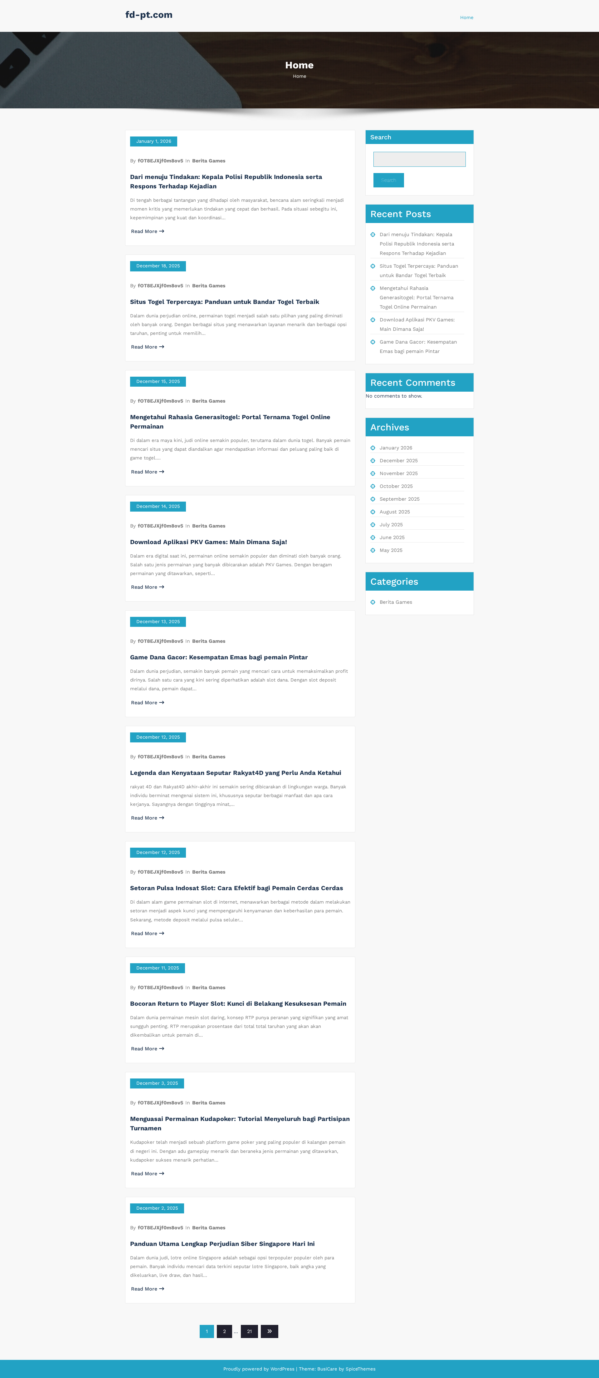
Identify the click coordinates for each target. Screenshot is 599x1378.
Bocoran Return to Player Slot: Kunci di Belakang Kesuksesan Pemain (238, 1003)
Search (380, 137)
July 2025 (391, 525)
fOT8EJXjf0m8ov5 (160, 161)
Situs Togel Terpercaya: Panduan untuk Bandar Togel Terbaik (224, 301)
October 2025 (396, 486)
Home (467, 17)
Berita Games (209, 161)
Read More (144, 231)
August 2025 (395, 512)
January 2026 (396, 448)
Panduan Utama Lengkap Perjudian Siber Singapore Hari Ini (222, 1243)
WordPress (282, 1369)
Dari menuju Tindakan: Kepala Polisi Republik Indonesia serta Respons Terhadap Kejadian (417, 243)
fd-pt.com (149, 14)
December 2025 (399, 460)
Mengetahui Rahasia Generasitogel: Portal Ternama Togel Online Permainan (417, 297)
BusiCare (328, 1369)
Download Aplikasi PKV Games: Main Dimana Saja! (208, 542)
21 (249, 1331)
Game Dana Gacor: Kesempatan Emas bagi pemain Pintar (219, 657)
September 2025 (400, 499)
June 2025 (392, 537)
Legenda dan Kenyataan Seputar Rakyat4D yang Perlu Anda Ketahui (235, 772)
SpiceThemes (360, 1369)
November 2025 (399, 473)
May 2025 (391, 550)
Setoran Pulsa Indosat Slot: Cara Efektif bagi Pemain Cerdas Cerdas (236, 888)
